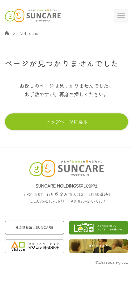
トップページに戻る (67, 121)
